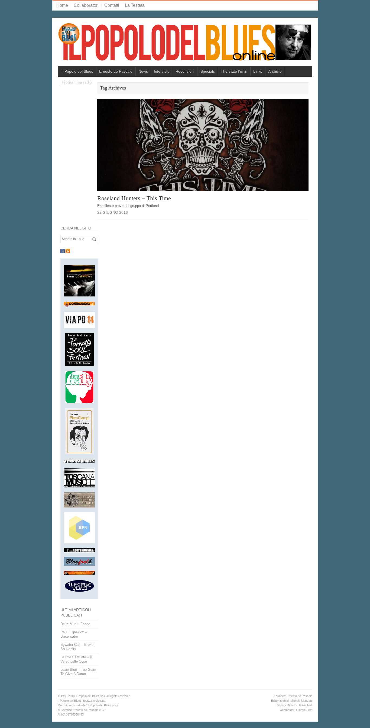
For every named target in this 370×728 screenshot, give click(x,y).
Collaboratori (86, 5)
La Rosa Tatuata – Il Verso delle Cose (76, 659)
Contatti (111, 5)
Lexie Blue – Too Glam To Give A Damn (78, 672)
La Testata (135, 5)
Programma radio (77, 82)
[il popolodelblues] (185, 44)
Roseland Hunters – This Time (134, 198)
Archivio (275, 71)
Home (62, 5)
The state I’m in (234, 71)
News (143, 71)
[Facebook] (62, 251)
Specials (207, 71)
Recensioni (185, 71)
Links (257, 71)
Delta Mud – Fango (75, 624)
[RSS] (68, 251)
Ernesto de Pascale (115, 71)
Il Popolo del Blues (77, 71)
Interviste (162, 71)
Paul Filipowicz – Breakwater (73, 634)
